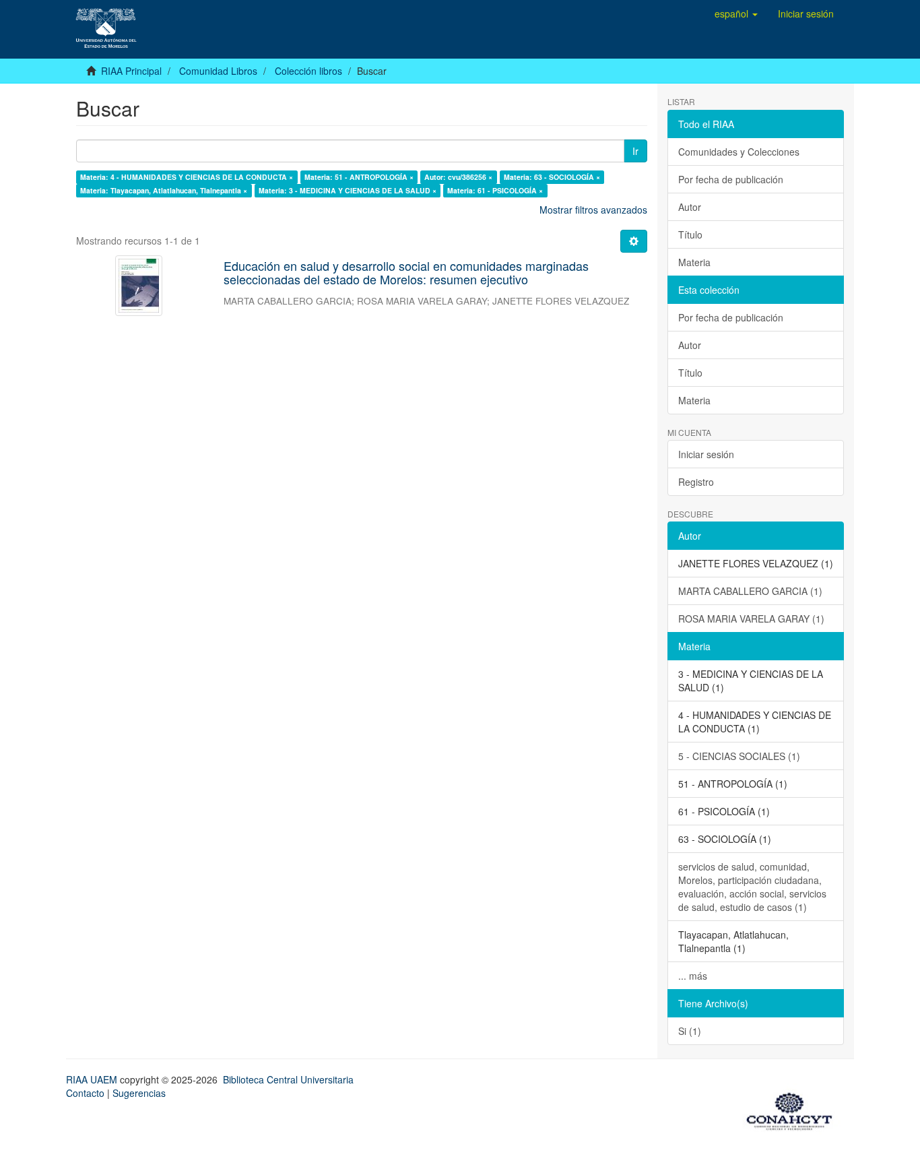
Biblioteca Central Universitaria (288, 1079)
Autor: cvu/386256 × (458, 177)
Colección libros (308, 70)
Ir (635, 151)
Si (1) (689, 1031)
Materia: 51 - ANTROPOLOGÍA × (359, 177)
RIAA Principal (131, 70)
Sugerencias (139, 1093)
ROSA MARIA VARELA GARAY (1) (751, 618)
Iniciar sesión (706, 454)
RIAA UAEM (93, 1079)
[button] (736, 13)
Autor (689, 207)
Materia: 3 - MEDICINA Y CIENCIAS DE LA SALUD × (347, 190)
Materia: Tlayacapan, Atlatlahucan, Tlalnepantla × (163, 190)
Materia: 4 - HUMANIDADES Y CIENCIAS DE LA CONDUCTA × (186, 177)
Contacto (85, 1093)
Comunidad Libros (218, 70)
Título (690, 234)
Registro (696, 481)
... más (692, 975)
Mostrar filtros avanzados (593, 209)
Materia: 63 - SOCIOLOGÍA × (552, 177)
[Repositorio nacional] (793, 1109)
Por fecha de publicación (730, 179)
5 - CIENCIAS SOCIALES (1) (739, 756)
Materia (694, 262)
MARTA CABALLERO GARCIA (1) (750, 591)
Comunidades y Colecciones (738, 151)
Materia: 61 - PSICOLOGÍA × (495, 190)
